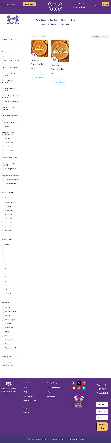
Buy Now (39, 77)
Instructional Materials (9, 157)
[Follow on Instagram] (55, 4)
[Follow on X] (60, 4)
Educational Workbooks (10, 116)
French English (10, 320)
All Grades (8, 230)
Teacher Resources (12, 179)
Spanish (8, 344)
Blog (72, 20)
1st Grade (8, 206)
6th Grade (8, 226)
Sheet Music (9, 150)
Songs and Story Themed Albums (8, 133)
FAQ (48, 392)
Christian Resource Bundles (8, 89)
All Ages (8, 293)
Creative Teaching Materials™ (8, 108)
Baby (7, 245)
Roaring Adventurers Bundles (9, 81)
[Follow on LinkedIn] (60, 9)
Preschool (8, 198)
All (4, 362)
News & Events (49, 24)
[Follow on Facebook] (50, 4)
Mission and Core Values (29, 402)
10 (6, 285)
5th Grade (8, 222)
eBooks (7, 146)
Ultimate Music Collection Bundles (10, 96)
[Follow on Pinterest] (51, 9)
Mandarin (8, 336)
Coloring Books (10, 169)
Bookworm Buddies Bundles (8, 74)
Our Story (54, 20)
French (7, 315)
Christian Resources (12, 101)
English (7, 307)
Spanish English (10, 348)
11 (6, 289)
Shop (63, 20)
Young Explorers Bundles (10, 60)
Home (25, 387)
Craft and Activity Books (10, 122)
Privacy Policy (52, 383)
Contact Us (63, 24)
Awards (26, 412)
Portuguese (9, 340)
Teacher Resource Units (10, 175)
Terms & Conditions (54, 387)
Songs (7, 138)
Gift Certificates (10, 184)
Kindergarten (9, 202)
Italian (7, 332)
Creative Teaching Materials (8, 164)
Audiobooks (9, 142)
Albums (7, 126)
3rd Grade (8, 214)
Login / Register (78, 4)
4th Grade (8, 218)
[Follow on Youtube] (55, 9)
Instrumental (9, 328)
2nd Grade (9, 210)
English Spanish (10, 311)
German (8, 324)
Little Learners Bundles (10, 67)
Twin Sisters (41, 20)
